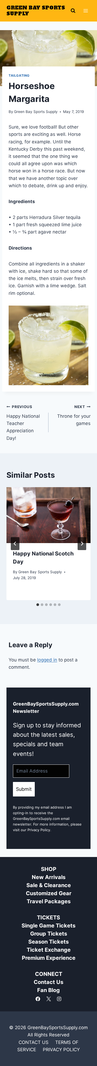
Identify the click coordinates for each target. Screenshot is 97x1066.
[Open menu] (86, 10)
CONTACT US (33, 1042)
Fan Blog (48, 990)
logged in (47, 660)
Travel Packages (49, 901)
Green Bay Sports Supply (36, 111)
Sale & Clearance (48, 885)
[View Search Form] (73, 11)
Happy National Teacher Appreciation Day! (23, 423)
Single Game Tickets (48, 925)
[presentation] (48, 515)
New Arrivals (48, 877)
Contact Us (48, 982)
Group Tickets (48, 933)
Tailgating (19, 75)
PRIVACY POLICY (61, 1049)
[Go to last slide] (15, 543)
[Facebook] (38, 998)
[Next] (82, 543)
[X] (48, 998)
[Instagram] (59, 998)
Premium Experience (48, 958)
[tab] (37, 604)
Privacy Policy (38, 830)
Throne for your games (74, 415)
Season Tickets (48, 941)
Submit (24, 789)
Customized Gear (48, 893)
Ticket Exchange (49, 950)
